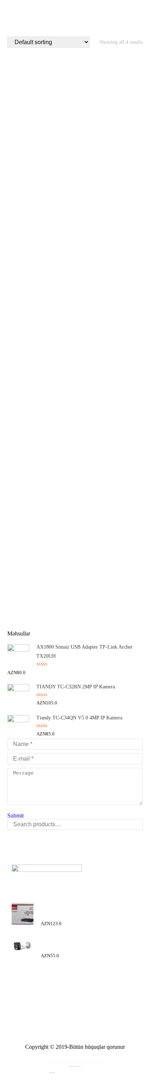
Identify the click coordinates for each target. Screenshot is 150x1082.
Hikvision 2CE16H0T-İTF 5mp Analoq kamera (75, 285)
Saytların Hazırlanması (75, 1053)
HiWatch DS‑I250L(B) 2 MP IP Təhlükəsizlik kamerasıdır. (75, 580)
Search (135, 824)
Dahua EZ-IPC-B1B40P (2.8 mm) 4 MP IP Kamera (75, 150)
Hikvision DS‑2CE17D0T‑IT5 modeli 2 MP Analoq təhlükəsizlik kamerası (75, 414)
